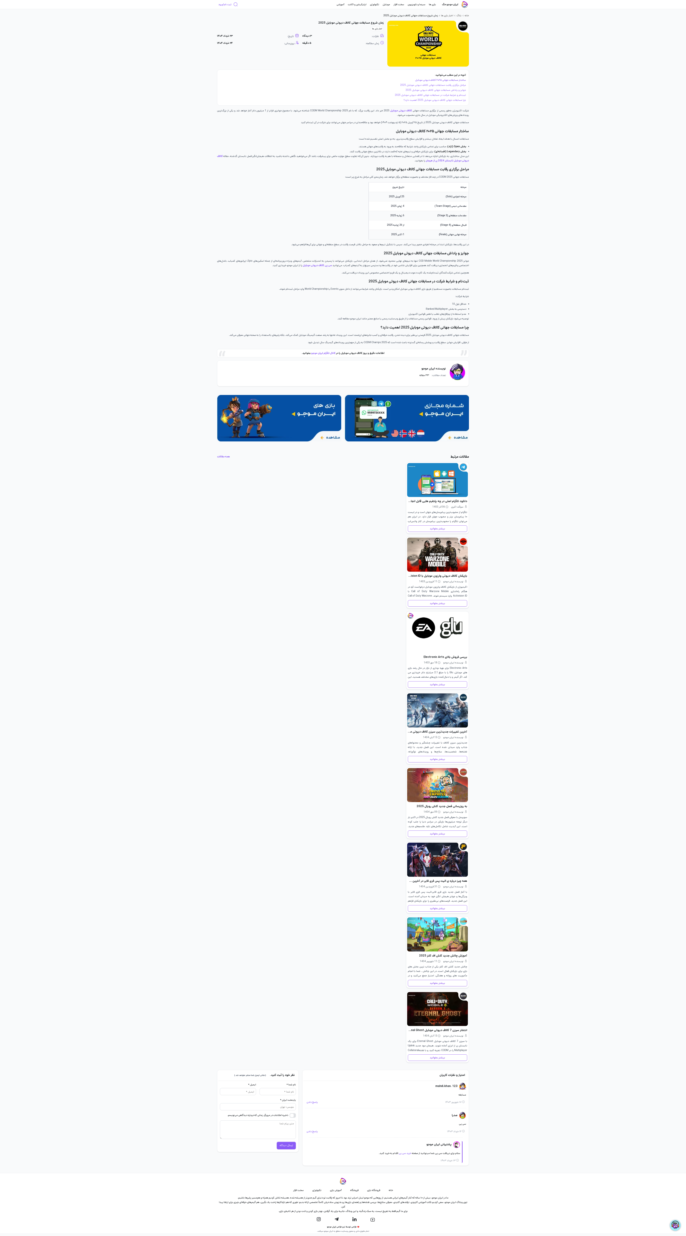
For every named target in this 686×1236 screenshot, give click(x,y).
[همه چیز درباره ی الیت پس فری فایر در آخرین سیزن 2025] (437, 860)
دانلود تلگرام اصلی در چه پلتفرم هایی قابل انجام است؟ (437, 501)
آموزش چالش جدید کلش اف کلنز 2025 (443, 956)
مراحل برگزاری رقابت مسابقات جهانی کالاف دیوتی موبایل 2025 (433, 85)
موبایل (386, 4)
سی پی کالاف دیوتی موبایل (317, 265)
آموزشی (340, 4)
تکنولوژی (374, 4)
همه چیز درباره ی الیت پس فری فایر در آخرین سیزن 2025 (437, 881)
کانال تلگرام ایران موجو (323, 353)
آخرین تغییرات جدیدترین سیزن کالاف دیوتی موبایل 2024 (437, 732)
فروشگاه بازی (373, 1190)
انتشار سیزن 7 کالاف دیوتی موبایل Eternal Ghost (437, 1030)
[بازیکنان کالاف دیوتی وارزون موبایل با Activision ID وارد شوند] (437, 555)
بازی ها (432, 4)
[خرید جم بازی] (279, 418)
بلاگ (458, 15)
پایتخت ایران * (288, 1100)
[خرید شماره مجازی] (407, 418)
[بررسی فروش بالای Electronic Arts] (437, 632)
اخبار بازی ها (447, 15)
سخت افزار (399, 4)
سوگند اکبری (457, 507)
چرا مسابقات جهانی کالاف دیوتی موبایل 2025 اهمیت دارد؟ (435, 100)
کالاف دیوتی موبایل (401, 110)
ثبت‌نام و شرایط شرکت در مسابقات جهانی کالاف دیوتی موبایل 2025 (430, 95)
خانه (467, 15)
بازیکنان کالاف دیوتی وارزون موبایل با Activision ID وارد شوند (437, 576)
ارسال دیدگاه (286, 1145)
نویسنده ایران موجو (433, 369)
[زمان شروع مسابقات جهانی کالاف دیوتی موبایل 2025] (428, 43)
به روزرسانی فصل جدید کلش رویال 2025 (442, 806)
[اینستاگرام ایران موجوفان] (319, 1219)
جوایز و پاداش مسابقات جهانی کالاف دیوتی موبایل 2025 (436, 90)
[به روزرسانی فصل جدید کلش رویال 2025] (437, 785)
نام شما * (291, 1085)
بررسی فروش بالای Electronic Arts (445, 657)
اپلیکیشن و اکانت (357, 4)
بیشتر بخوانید (437, 528)
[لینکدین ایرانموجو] (354, 1219)
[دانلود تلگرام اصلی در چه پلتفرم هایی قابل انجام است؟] (437, 480)
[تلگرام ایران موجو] (337, 1219)
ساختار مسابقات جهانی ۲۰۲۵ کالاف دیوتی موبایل (440, 80)
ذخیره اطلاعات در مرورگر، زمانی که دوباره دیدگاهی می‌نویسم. (257, 1115)
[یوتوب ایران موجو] (372, 1220)
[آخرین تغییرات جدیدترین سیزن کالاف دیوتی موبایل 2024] (437, 710)
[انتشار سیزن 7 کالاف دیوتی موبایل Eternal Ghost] (437, 1009)
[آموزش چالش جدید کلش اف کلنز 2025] (437, 934)
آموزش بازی (336, 1190)
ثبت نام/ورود (225, 4)
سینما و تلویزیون (416, 4)
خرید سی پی (405, 1153)
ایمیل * (252, 1085)
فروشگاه (354, 1190)
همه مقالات (223, 456)
